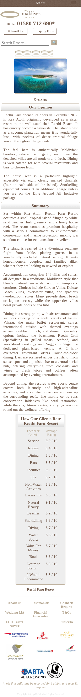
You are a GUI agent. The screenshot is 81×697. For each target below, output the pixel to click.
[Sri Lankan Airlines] (70, 651)
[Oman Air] (15, 659)
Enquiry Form (45, 31)
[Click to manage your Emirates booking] (42, 640)
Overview (40, 99)
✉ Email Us (15, 31)
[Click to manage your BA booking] (16, 636)
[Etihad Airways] (66, 638)
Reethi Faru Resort (40, 589)
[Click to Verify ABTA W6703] (33, 677)
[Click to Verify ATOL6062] (55, 677)
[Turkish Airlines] (45, 654)
